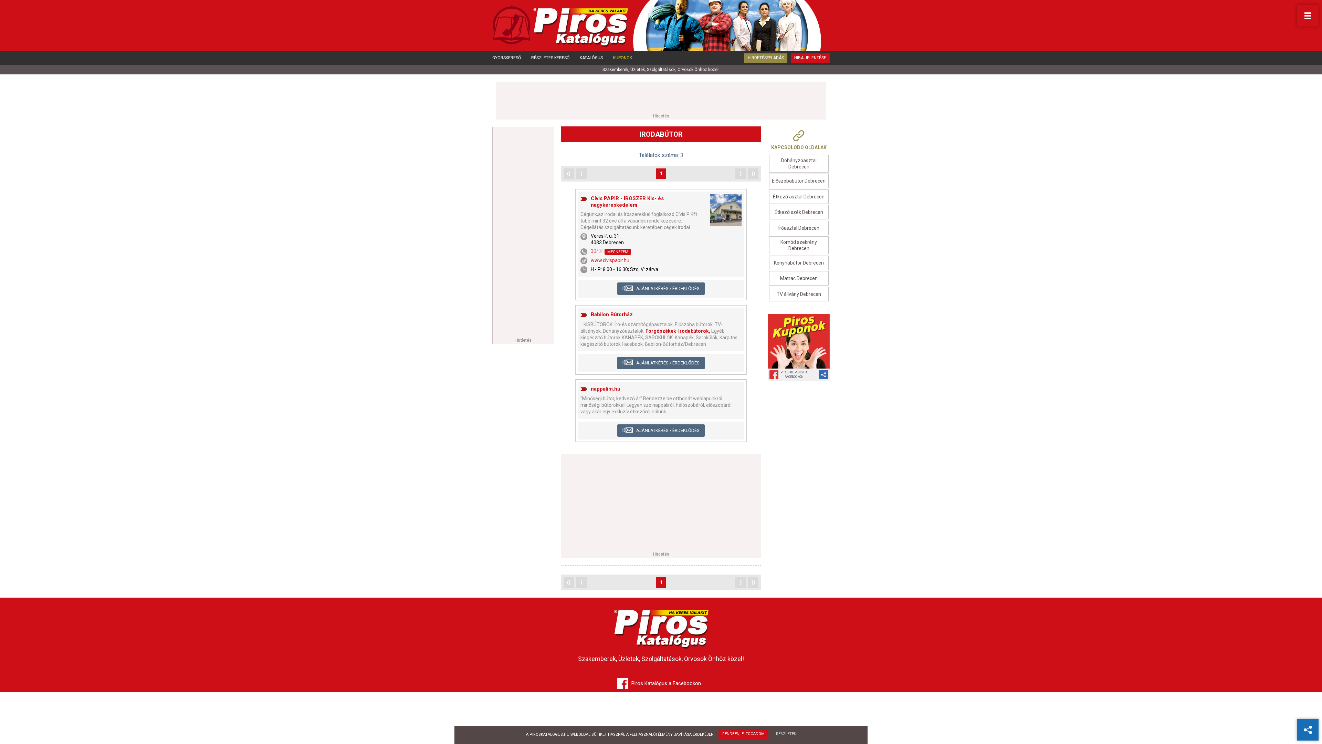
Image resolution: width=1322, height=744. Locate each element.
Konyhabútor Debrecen (799, 263)
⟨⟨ (568, 173)
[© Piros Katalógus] (661, 627)
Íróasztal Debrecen (798, 228)
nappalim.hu (605, 389)
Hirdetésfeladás (766, 57)
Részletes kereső (550, 57)
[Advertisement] (661, 97)
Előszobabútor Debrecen (799, 181)
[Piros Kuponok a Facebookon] (799, 341)
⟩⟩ (753, 173)
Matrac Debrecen (799, 278)
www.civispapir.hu (610, 260)
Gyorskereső (506, 57)
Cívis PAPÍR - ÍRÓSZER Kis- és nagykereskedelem (627, 201)
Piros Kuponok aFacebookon (794, 375)
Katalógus (591, 57)
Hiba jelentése (810, 57)
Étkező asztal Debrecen (799, 196)
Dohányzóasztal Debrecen (799, 163)
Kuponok (622, 57)
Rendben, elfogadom (743, 734)
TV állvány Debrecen (799, 294)
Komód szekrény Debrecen (798, 245)
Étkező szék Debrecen (799, 212)
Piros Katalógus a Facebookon (666, 683)
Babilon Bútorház (612, 314)
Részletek (786, 734)
